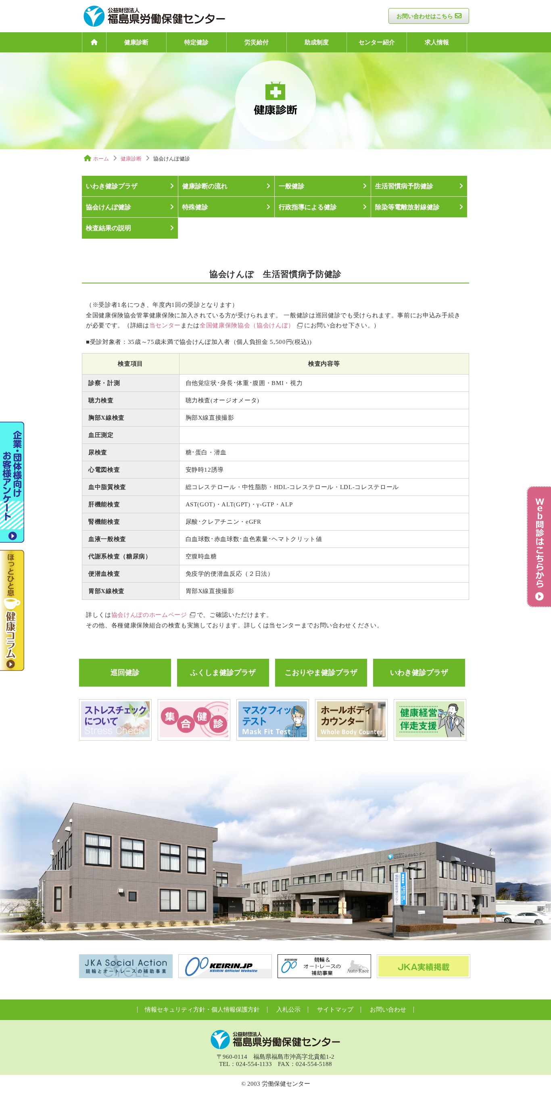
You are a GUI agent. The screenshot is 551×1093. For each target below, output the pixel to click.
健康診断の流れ (204, 186)
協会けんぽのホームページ (149, 615)
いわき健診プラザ (112, 186)
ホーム (101, 159)
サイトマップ (335, 1009)
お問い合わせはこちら (425, 16)
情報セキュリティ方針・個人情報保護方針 (202, 1009)
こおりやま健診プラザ (321, 672)
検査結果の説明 (108, 228)
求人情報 (437, 42)
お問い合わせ (388, 1009)
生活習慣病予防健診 (404, 186)
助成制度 (317, 42)
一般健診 (292, 186)
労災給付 (256, 42)
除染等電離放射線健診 (407, 207)
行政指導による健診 (308, 207)
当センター (165, 325)
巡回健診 (125, 672)
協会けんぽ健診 (108, 207)
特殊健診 (195, 207)
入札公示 (288, 1009)
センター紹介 (377, 42)
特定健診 (196, 42)
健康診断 (136, 42)
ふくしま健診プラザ (223, 672)
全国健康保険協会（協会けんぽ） (247, 325)
